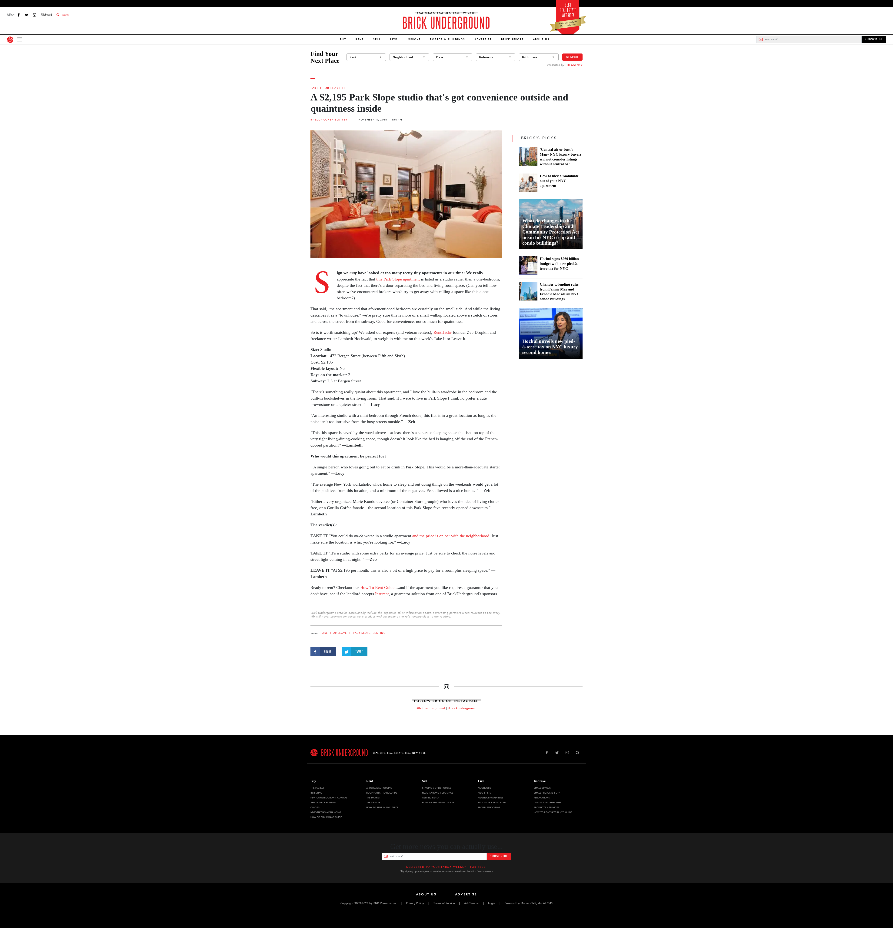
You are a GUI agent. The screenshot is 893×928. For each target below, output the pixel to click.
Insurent (382, 593)
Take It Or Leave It (327, 88)
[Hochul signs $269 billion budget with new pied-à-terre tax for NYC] (528, 265)
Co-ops (315, 807)
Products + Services (546, 807)
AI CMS (548, 903)
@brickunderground (431, 708)
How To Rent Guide (377, 587)
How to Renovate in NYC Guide (553, 812)
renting (379, 632)
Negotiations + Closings (437, 792)
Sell (377, 39)
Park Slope (361, 632)
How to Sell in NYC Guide (438, 802)
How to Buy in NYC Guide (326, 817)
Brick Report (512, 39)
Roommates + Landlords (381, 792)
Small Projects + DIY (547, 792)
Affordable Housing (323, 802)
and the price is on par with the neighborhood (450, 536)
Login (491, 903)
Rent (360, 39)
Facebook (18, 15)
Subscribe (499, 856)
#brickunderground (462, 708)
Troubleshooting (489, 807)
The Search (373, 802)
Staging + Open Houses (436, 787)
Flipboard (46, 14)
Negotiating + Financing (325, 812)
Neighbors (484, 787)
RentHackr (442, 332)
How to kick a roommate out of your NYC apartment (559, 181)
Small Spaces (542, 787)
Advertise (483, 39)
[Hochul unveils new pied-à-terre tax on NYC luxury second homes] (551, 333)
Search (572, 57)
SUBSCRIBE (874, 39)
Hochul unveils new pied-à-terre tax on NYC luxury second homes (550, 346)
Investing (316, 792)
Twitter (26, 15)
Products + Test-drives (492, 802)
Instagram (34, 15)
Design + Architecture (547, 802)
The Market (317, 787)
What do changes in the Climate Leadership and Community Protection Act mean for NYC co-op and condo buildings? (550, 232)
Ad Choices (471, 903)
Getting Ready (431, 797)
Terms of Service (444, 903)
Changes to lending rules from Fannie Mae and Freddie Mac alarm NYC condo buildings (560, 291)
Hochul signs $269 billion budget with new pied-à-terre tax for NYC (559, 263)
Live (393, 39)
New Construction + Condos (328, 797)
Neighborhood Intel (490, 797)
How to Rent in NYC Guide (382, 807)
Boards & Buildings (447, 39)
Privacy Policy (415, 903)
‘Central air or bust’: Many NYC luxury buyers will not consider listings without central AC (560, 156)
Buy (343, 39)
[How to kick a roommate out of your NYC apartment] (528, 183)
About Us (541, 39)
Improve (414, 39)
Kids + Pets (484, 792)
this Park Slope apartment (397, 279)
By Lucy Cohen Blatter (328, 119)
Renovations (542, 797)
